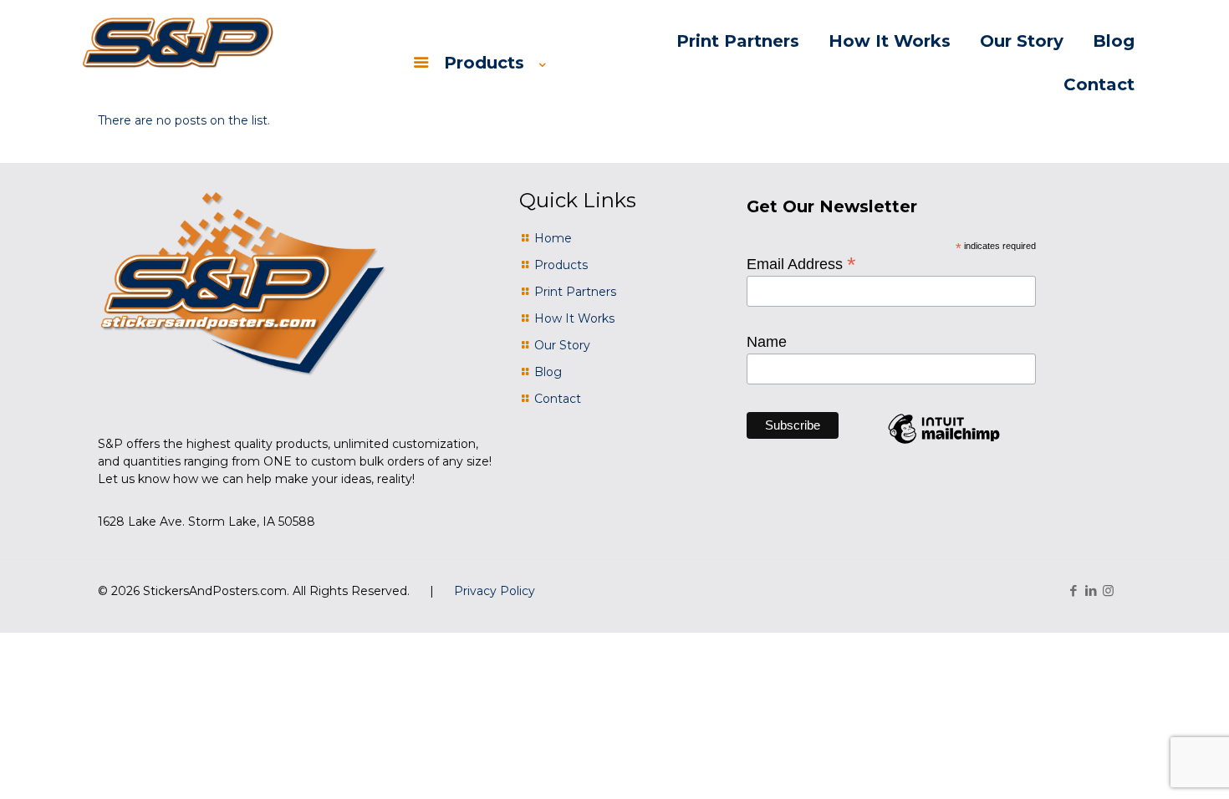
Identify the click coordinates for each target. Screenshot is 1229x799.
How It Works (574, 318)
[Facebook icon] (1073, 590)
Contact (557, 398)
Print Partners (575, 291)
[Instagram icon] (1108, 590)
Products (561, 264)
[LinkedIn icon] (1090, 590)
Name (767, 341)
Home (553, 238)
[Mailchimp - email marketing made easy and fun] (944, 443)
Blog (548, 371)
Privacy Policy (494, 590)
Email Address (801, 263)
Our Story (562, 345)
